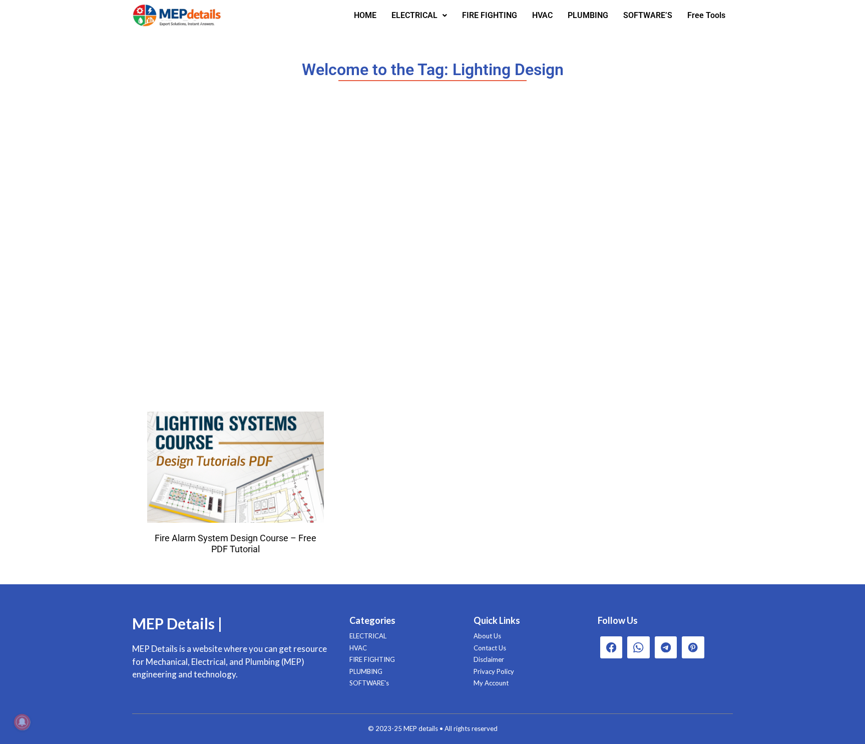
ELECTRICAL (414, 15)
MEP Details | (177, 623)
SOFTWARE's (369, 683)
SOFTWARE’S (647, 15)
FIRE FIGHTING (489, 15)
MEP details (420, 728)
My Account (491, 683)
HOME (365, 15)
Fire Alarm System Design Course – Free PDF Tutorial (235, 543)
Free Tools (706, 15)
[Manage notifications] (22, 722)
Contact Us (490, 648)
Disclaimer (489, 659)
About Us (487, 636)
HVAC (542, 15)
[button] (419, 15)
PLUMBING (588, 15)
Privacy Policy (494, 671)
